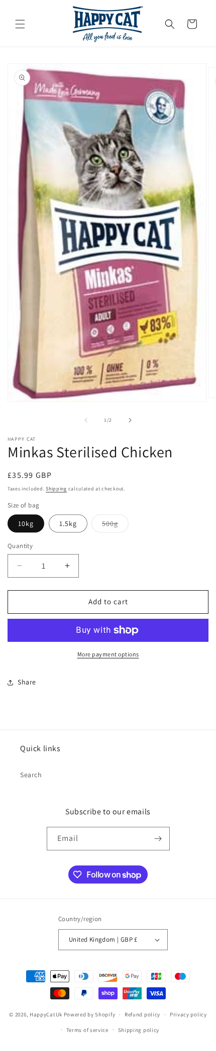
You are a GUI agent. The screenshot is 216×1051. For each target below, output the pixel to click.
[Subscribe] (158, 838)
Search (31, 774)
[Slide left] (86, 420)
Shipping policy (139, 1029)
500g (115, 525)
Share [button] (27, 681)
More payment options (108, 654)
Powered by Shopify (90, 1014)
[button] (20, 24)
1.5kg (68, 523)
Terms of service (87, 1029)
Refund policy (142, 1014)
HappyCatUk (46, 1014)
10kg (26, 523)
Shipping (56, 488)
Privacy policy (188, 1014)
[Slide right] (130, 420)
